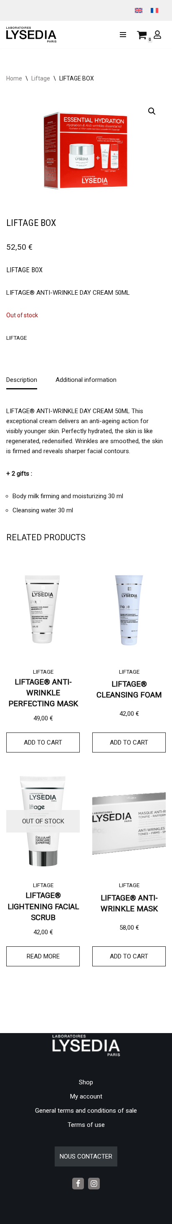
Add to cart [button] (43, 742)
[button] (151, 111)
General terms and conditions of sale (86, 1110)
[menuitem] (139, 10)
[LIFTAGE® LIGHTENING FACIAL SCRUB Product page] (43, 821)
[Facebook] (78, 1183)
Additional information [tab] (86, 380)
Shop (86, 1082)
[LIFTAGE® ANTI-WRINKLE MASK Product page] (129, 821)
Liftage (40, 78)
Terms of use (86, 1125)
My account (86, 1096)
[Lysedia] (33, 35)
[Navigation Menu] (123, 34)
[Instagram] (94, 1183)
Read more (43, 956)
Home (14, 78)
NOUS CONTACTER (86, 1156)
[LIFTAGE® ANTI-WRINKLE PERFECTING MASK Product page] (43, 608)
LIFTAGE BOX (24, 270)
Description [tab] (21, 380)
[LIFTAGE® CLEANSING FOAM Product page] (129, 608)
